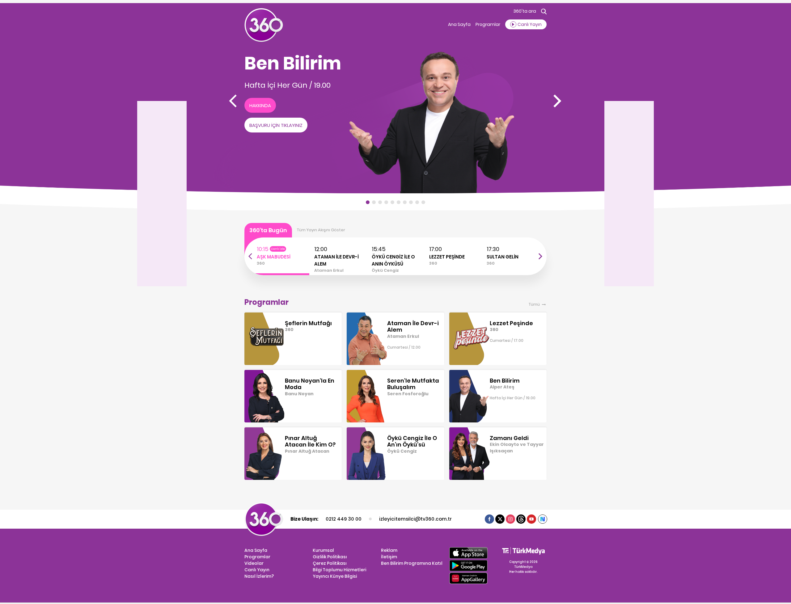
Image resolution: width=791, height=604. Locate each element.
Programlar (488, 24)
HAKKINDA (260, 105)
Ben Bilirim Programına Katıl (411, 563)
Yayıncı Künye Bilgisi (335, 576)
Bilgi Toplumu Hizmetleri (339, 570)
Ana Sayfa (459, 24)
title (256, 248)
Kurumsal (323, 550)
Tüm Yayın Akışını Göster (321, 230)
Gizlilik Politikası (330, 557)
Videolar (254, 563)
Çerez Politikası (330, 563)
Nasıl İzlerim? (259, 576)
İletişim (389, 557)
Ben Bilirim (292, 63)
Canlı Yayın (256, 570)
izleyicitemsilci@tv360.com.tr (415, 519)
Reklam (389, 550)
